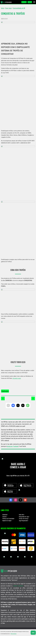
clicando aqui (16, 378)
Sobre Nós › (22, 514)
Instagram (10, 446)
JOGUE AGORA (24, 2)
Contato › (4, 516)
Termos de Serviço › (24, 518)
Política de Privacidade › (8, 518)
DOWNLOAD (30, 2)
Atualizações (5, 391)
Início (2, 8)
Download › (5, 514)
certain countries (18, 586)
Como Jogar (8, 8)
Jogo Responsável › (23, 520)
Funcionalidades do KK (19, 8)
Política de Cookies (13, 633)
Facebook (15, 446)
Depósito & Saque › (7, 520)
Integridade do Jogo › (24, 516)
